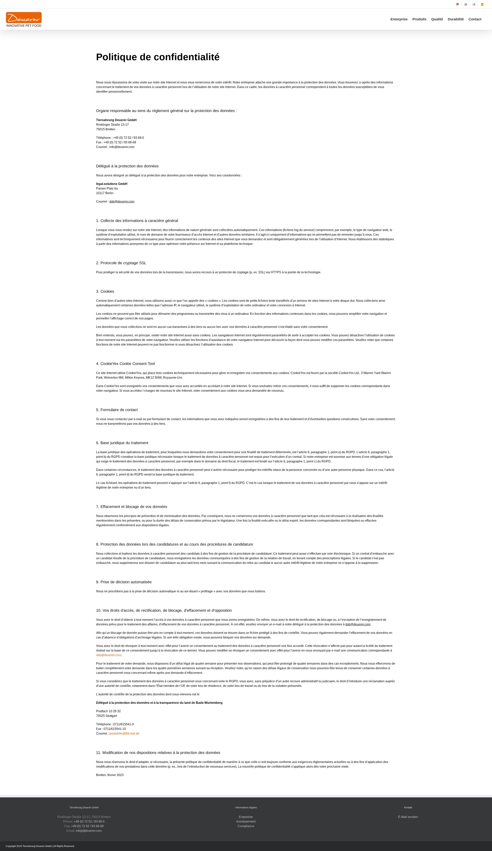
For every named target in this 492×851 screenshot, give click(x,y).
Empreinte (246, 817)
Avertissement (246, 821)
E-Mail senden (408, 817)
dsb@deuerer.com (108, 655)
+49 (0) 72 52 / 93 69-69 (87, 826)
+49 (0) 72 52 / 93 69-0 (89, 821)
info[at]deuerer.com (89, 830)
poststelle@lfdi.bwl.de (124, 733)
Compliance (246, 826)
